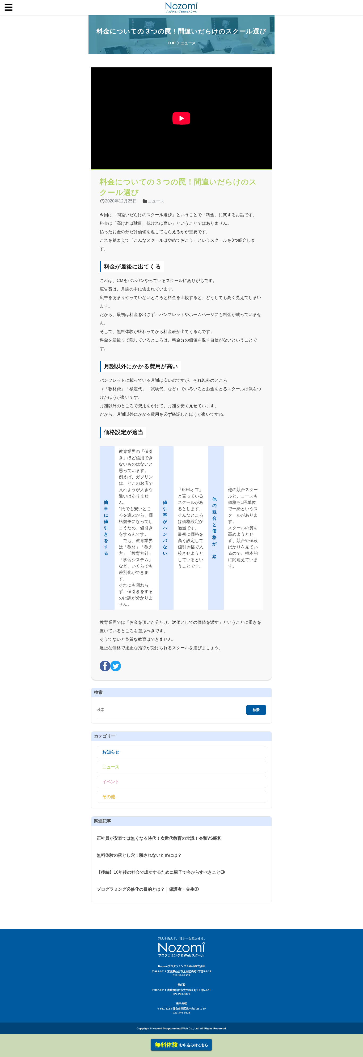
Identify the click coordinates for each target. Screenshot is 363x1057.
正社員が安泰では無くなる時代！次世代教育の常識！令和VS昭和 (159, 838)
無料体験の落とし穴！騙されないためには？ (139, 855)
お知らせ (110, 752)
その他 (108, 796)
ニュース (110, 767)
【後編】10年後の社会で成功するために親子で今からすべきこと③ (161, 872)
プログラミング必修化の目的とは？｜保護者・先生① (148, 889)
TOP (171, 43)
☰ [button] (8, 7)
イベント (110, 781)
